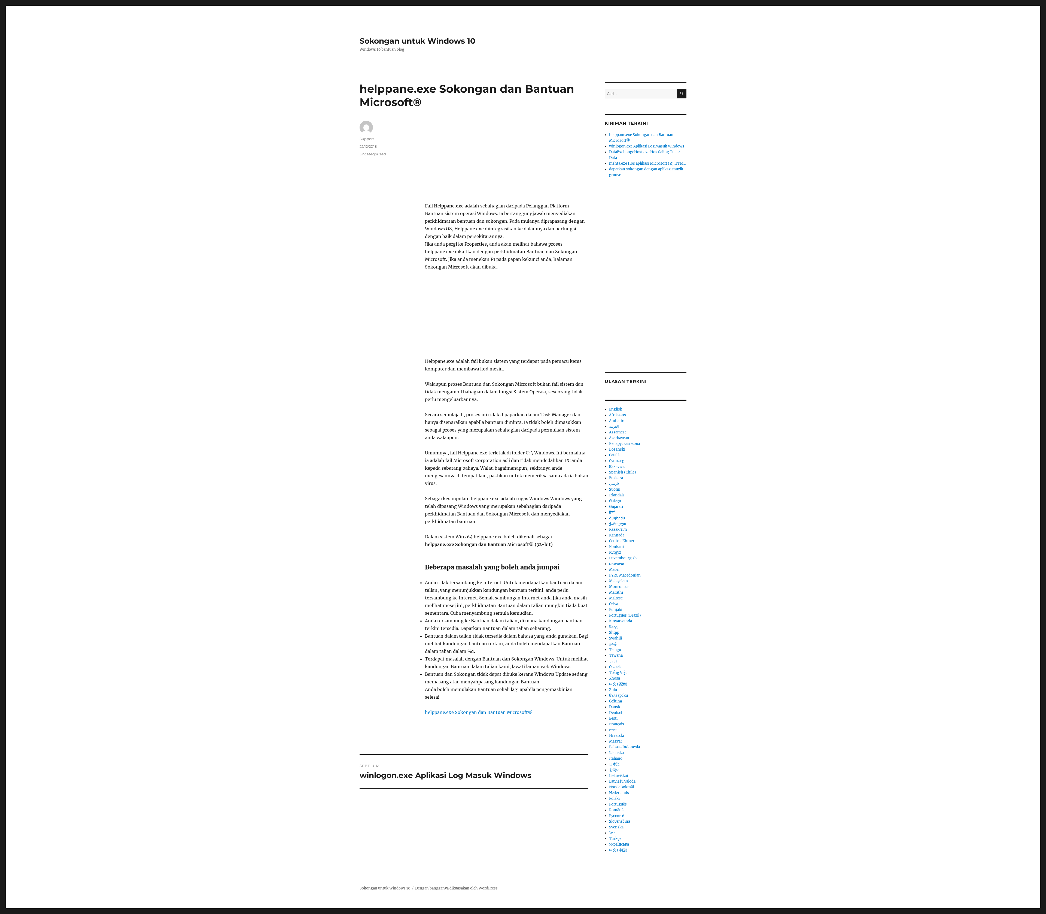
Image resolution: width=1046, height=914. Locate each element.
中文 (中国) (618, 850)
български (618, 695)
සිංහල (613, 627)
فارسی (614, 483)
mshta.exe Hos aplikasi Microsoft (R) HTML (647, 163)
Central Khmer (621, 541)
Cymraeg (616, 460)
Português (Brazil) (625, 615)
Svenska (616, 827)
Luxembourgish (623, 558)
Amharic (616, 420)
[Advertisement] (507, 161)
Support (367, 139)
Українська (619, 844)
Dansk (614, 707)
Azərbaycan (619, 438)
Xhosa (614, 678)
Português (618, 804)
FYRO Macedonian (625, 575)
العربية (614, 426)
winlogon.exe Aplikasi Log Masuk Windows (646, 146)
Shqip (614, 632)
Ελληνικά (617, 466)
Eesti (613, 718)
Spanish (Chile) (622, 472)
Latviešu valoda (622, 781)
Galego (615, 501)
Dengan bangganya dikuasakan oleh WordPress (456, 888)
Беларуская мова (624, 443)
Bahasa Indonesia (624, 747)
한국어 (614, 770)
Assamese (618, 432)
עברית (613, 730)
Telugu (615, 649)
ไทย (612, 833)
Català (614, 455)
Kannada (616, 535)
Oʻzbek (615, 667)
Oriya (613, 604)
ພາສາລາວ (616, 564)
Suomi (614, 489)
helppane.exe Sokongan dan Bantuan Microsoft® (479, 712)
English (615, 409)
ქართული (617, 523)
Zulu (613, 689)
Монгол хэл (620, 586)
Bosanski (617, 449)
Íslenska (616, 752)
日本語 (614, 764)
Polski (614, 798)
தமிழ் (613, 644)
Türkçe (615, 838)
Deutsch (616, 712)
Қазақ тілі (618, 529)
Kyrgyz (615, 552)
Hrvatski (616, 735)
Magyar (615, 741)
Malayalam (618, 581)
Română (616, 810)
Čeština (615, 701)
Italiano (615, 758)
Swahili (615, 638)
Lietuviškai (618, 775)
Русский (617, 815)
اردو (613, 661)
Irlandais (617, 495)
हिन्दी (612, 512)
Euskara (616, 478)
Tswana (616, 655)
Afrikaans (617, 415)
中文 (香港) (618, 684)
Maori (614, 569)
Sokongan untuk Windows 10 (417, 41)
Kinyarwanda (620, 621)
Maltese (616, 598)
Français (616, 724)
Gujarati (616, 506)
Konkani (616, 546)
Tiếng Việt (618, 672)
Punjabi (615, 609)
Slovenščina (619, 821)
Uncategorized (373, 154)
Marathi (616, 592)
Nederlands (619, 793)
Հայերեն (617, 518)
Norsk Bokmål (621, 787)
